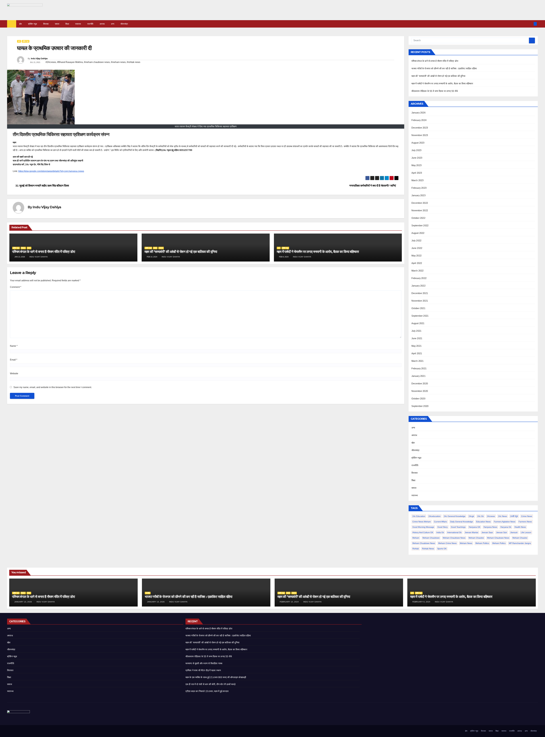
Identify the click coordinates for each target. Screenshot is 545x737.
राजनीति (90, 24)
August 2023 (418, 143)
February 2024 (419, 120)
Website (14, 373)
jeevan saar (487, 532)
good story (442, 527)
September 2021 (420, 316)
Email (13, 359)
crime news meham (421, 521)
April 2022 (416, 263)
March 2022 (417, 270)
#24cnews (51, 62)
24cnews (491, 516)
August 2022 (418, 233)
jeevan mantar (471, 532)
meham (415, 538)
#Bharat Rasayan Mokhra (70, 62)
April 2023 (416, 173)
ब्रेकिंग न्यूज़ (32, 24)
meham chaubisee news (454, 538)
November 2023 (419, 135)
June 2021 (416, 338)
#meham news (118, 62)
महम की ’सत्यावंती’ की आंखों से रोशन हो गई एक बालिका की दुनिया (180, 252)
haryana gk (505, 527)
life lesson (526, 532)
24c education (418, 516)
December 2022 (419, 203)
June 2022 (416, 248)
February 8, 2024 (421, 602)
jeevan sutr (501, 532)
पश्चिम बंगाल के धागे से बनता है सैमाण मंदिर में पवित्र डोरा (43, 252)
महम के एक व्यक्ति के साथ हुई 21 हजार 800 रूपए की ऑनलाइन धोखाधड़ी (215, 677)
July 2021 (416, 331)
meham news (466, 543)
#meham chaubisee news (97, 62)
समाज (57, 24)
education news (483, 521)
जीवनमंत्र (124, 24)
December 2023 (419, 128)
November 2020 (419, 391)
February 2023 (419, 188)
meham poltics (499, 543)
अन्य (112, 24)
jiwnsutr (514, 532)
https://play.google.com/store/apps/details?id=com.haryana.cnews (51, 171)
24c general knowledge (454, 516)
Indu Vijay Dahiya (39, 58)
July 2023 (416, 150)
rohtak (415, 548)
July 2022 (416, 240)
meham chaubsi (519, 538)
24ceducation (434, 516)
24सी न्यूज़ (514, 516)
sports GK (442, 548)
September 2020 (420, 406)
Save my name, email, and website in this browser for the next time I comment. (52, 387)
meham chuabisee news (423, 543)
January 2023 (418, 195)
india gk (440, 532)
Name (13, 346)
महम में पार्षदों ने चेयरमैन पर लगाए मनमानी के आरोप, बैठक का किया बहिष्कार (318, 252)
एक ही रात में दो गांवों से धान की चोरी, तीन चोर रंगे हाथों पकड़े (210, 684)
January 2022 (418, 286)
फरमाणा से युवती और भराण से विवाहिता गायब (203, 663)
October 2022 (418, 218)
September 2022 (420, 225)
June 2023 (416, 158)
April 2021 (416, 353)
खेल (413, 443)
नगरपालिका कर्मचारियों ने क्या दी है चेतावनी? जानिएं (372, 185)
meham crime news (447, 543)
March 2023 (417, 180)
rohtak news (428, 548)
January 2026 (418, 112)
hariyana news (490, 527)
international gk (454, 532)
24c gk (480, 516)
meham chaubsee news (498, 538)
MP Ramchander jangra (520, 543)
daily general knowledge (461, 521)
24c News (502, 516)
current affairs (440, 521)
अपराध (102, 24)
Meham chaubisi (476, 538)
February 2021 (419, 368)
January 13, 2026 (23, 602)
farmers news (525, 521)
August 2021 (418, 323)
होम (20, 24)
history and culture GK (422, 532)
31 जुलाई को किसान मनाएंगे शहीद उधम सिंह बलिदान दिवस (42, 185)
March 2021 (417, 361)
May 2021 (416, 346)
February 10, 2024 (289, 602)
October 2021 (418, 308)
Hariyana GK (474, 527)
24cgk (471, 516)
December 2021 (419, 293)
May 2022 (416, 255)
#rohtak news (133, 62)
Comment (15, 287)
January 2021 (418, 376)
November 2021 (419, 301)
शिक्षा (67, 24)
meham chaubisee (431, 538)
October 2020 (418, 398)
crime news (526, 516)
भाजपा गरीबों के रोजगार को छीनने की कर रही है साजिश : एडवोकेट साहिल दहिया (444, 68)
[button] (530, 24)
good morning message (423, 527)
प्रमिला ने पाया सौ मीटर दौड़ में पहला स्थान (203, 670)
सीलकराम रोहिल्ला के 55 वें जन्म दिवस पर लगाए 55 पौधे (434, 91)
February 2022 (419, 278)
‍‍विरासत (46, 24)
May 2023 (416, 165)
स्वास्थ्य (78, 24)
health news (520, 527)
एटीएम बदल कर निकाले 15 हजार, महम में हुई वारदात (207, 691)
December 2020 (419, 383)
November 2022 (419, 210)
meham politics (482, 543)
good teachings (458, 527)
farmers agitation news (504, 521)
